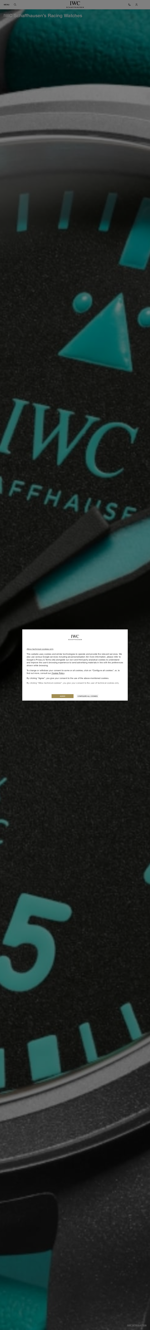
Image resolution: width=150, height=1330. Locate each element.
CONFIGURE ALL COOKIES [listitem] (87, 696)
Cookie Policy (57, 673)
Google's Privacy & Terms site (41, 659)
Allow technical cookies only (40, 649)
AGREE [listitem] (62, 696)
